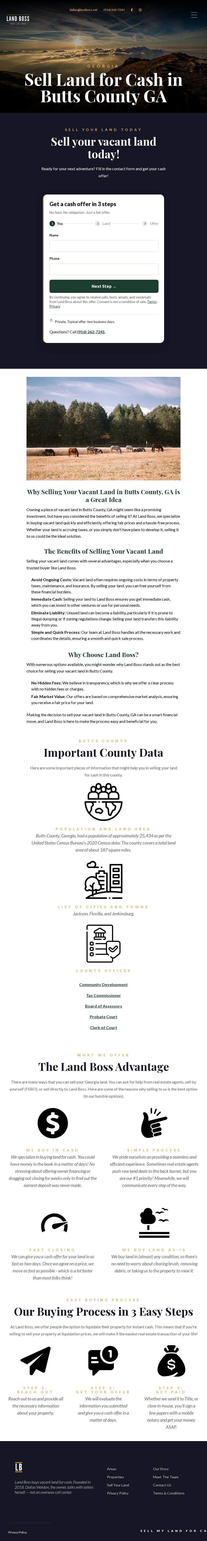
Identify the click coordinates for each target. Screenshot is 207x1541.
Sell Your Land (118, 1485)
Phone (54, 258)
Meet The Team (165, 1477)
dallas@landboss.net (83, 10)
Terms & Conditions (169, 1493)
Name (54, 235)
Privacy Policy (117, 1493)
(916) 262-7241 (114, 10)
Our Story (161, 1469)
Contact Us (162, 1485)
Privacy (54, 306)
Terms (152, 302)
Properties (115, 1477)
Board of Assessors (103, 1006)
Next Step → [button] (104, 286)
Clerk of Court (103, 1027)
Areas (111, 1469)
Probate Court (103, 1016)
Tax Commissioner (103, 995)
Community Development (103, 984)
